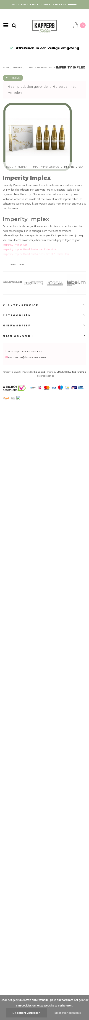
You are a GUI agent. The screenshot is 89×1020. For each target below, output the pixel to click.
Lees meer (16, 264)
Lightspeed (39, 372)
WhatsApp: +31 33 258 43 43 (24, 351)
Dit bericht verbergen (26, 1013)
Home (6, 67)
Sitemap (82, 372)
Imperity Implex (70, 67)
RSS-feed (71, 372)
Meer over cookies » (68, 1013)
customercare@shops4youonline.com (27, 357)
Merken (17, 67)
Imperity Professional (39, 67)
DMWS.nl (61, 372)
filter (15, 77)
